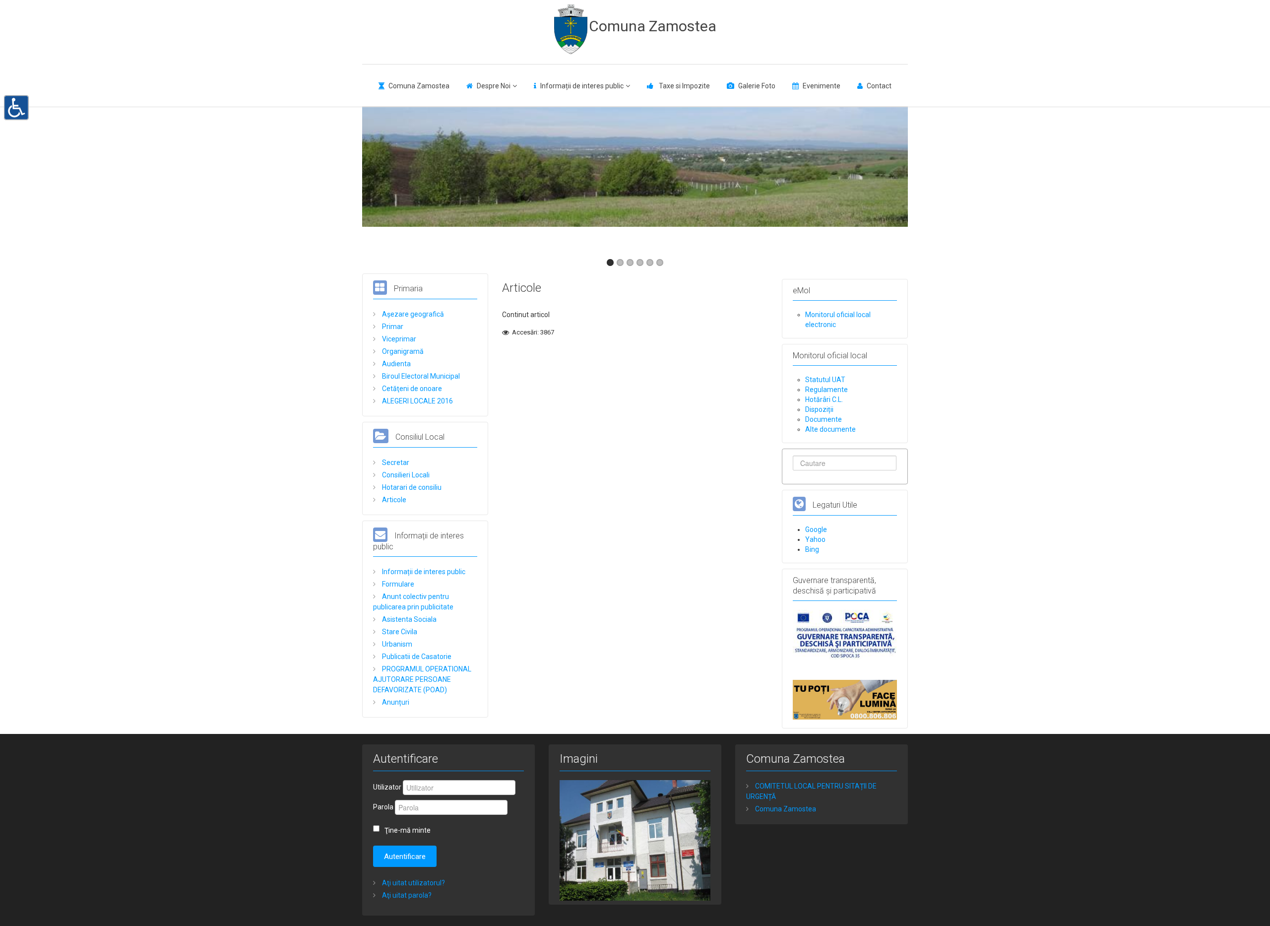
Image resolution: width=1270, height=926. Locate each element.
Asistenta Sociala (409, 619)
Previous (375, 179)
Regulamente (826, 390)
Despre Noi (493, 86)
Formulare (397, 584)
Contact (879, 86)
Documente (823, 419)
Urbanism (396, 644)
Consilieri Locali (405, 475)
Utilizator (387, 787)
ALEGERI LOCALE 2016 (417, 401)
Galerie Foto (756, 86)
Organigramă (402, 351)
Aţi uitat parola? (406, 895)
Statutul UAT (825, 380)
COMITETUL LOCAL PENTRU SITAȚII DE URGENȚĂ (811, 791)
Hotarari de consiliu (411, 487)
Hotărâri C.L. (824, 399)
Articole (393, 500)
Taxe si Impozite (683, 86)
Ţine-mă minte (407, 830)
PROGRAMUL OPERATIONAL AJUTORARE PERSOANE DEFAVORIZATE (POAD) (422, 679)
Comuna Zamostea (652, 26)
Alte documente (830, 429)
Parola (383, 807)
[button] (16, 107)
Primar (392, 327)
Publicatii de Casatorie (416, 657)
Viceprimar (398, 339)
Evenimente (821, 86)
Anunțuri (395, 702)
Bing (812, 549)
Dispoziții (819, 409)
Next (895, 179)
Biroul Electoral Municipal (420, 376)
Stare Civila (399, 632)
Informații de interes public (582, 86)
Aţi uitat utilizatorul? (413, 883)
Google (816, 529)
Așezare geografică (412, 314)
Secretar (395, 462)
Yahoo (815, 539)
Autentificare (405, 856)
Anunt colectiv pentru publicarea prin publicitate (413, 602)
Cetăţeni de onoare (411, 389)
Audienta (396, 364)
